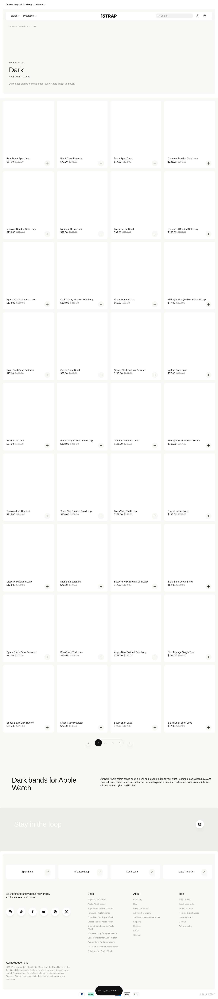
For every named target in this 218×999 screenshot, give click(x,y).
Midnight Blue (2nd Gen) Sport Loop (187, 299)
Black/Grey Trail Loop (125, 511)
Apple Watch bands (97, 899)
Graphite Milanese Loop (19, 581)
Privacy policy (185, 926)
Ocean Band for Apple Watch (101, 942)
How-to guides (185, 917)
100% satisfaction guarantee (146, 917)
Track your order (187, 904)
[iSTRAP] (109, 16)
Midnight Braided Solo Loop (21, 229)
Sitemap (137, 935)
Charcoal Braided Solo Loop (183, 158)
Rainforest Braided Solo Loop (183, 229)
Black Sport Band (123, 158)
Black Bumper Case (124, 299)
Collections (23, 26)
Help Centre (184, 899)
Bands (14, 16)
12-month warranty (142, 913)
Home (12, 26)
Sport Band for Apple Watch (100, 917)
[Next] (130, 743)
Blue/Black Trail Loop (71, 652)
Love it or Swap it (141, 908)
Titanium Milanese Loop (126, 440)
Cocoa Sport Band (70, 370)
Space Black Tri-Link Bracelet (129, 370)
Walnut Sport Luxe (177, 370)
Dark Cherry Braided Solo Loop (76, 299)
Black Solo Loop (15, 440)
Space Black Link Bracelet (20, 722)
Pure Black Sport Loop (18, 158)
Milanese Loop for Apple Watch (102, 933)
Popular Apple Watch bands (100, 908)
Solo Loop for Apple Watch (100, 951)
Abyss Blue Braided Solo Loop (130, 652)
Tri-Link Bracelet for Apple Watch (103, 946)
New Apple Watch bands (99, 913)
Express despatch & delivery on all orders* (25, 4)
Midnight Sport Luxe (70, 581)
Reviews (137, 926)
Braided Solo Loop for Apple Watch (101, 927)
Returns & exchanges (189, 913)
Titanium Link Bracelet (18, 511)
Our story (137, 899)
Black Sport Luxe (123, 722)
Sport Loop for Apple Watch (100, 922)
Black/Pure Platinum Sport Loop (131, 581)
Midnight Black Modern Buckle (184, 440)
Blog (135, 904)
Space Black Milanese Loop (21, 299)
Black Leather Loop (178, 511)
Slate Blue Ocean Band (180, 581)
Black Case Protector (71, 158)
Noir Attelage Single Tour (181, 652)
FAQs (136, 930)
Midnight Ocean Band (71, 229)
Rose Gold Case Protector (20, 370)
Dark (34, 26)
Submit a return (186, 908)
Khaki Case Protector (71, 722)
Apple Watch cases (96, 904)
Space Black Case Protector (21, 652)
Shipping (137, 922)
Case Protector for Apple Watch (102, 938)
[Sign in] (197, 16)
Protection (28, 16)
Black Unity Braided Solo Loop (76, 440)
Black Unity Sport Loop (180, 722)
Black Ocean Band (124, 229)
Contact (182, 922)
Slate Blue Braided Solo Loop (76, 511)
